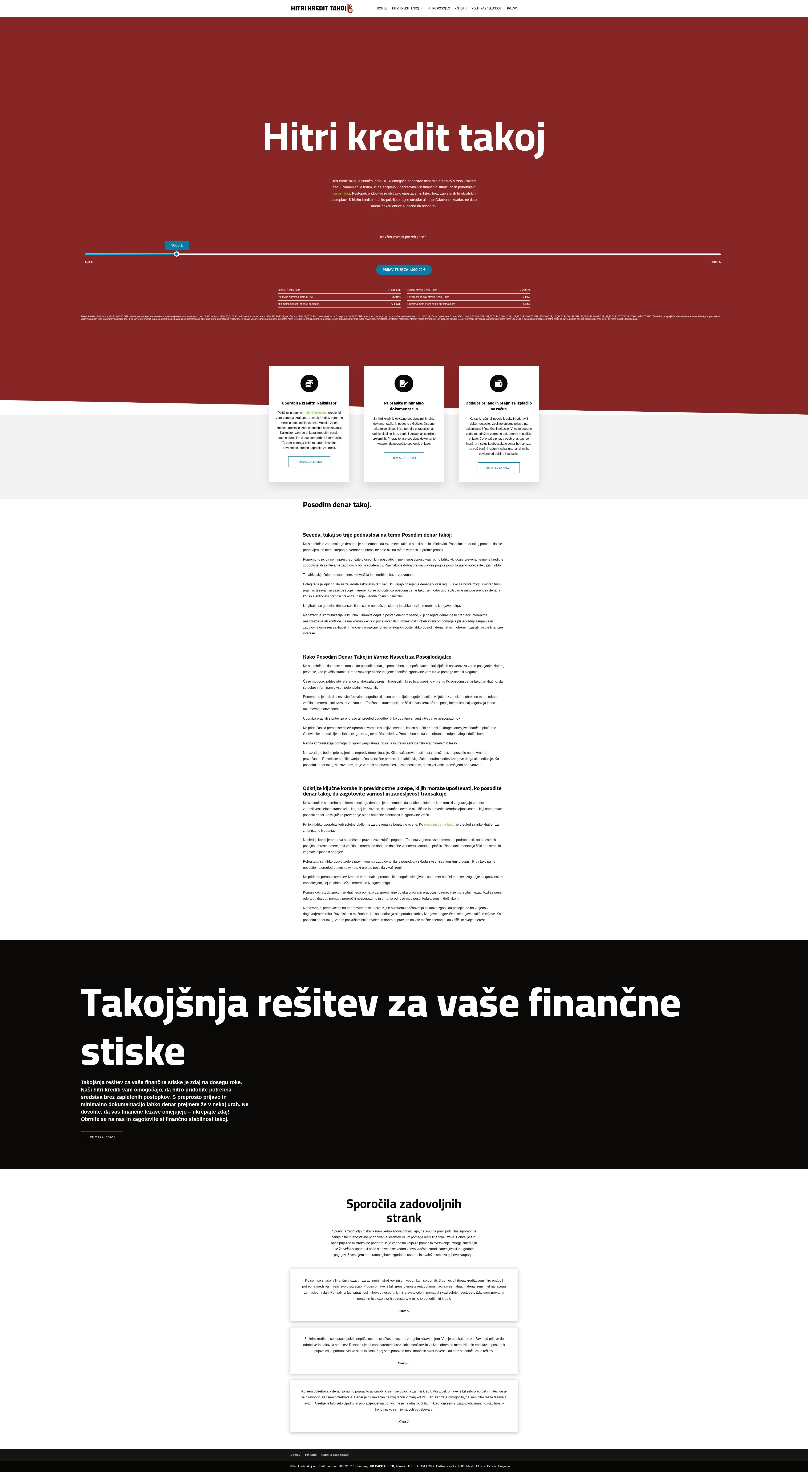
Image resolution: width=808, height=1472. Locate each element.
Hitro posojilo (439, 9)
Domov (382, 9)
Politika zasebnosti (487, 9)
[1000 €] (176, 254)
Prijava (512, 9)
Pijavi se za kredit (404, 457)
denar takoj (341, 193)
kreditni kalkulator (315, 412)
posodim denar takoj (439, 824)
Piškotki (461, 9)
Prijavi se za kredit (309, 461)
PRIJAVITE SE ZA (404, 269)
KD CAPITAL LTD (382, 1466)
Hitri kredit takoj (405, 9)
